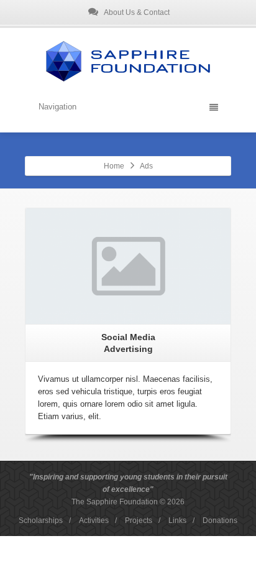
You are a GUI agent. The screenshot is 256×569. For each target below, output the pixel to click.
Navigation (57, 106)
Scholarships (41, 520)
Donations (220, 520)
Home (114, 166)
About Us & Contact (136, 12)
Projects (138, 520)
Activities (94, 520)
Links (177, 520)
